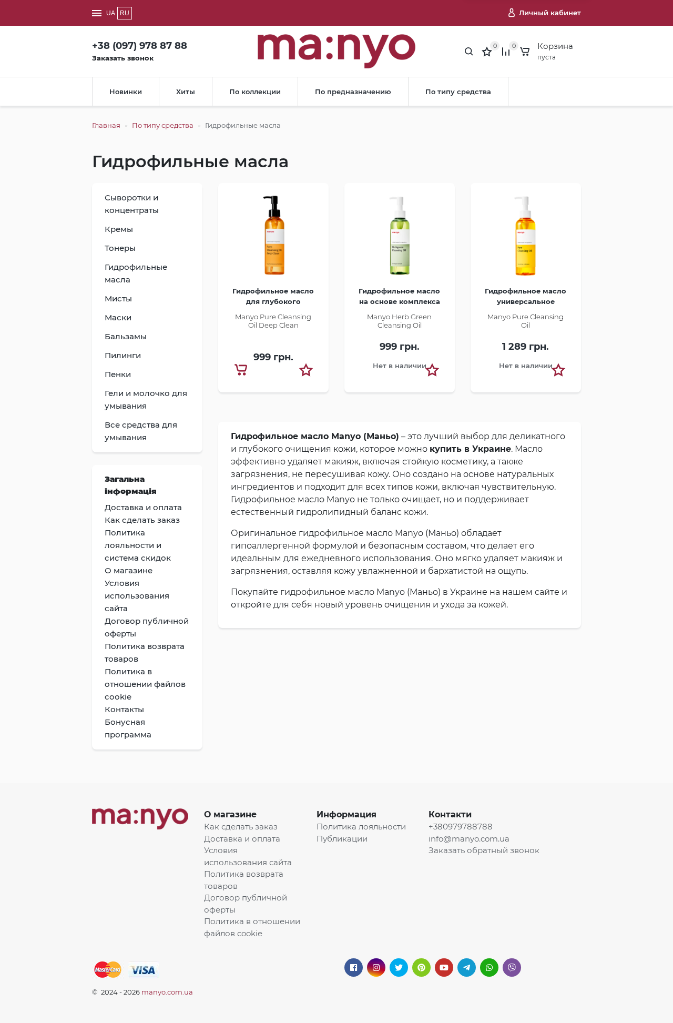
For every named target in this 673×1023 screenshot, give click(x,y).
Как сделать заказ (241, 827)
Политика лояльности (361, 827)
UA (110, 13)
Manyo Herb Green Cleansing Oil (399, 320)
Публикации (342, 839)
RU (124, 13)
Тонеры (120, 248)
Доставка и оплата (242, 839)
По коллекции (255, 91)
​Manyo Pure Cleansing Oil (525, 320)
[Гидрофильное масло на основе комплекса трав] (399, 238)
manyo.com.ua (167, 992)
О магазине (230, 814)
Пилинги (123, 355)
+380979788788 (461, 827)
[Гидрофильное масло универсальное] (525, 238)
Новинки (125, 91)
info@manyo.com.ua (469, 839)
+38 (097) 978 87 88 (139, 46)
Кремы (119, 229)
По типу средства (458, 91)
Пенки (118, 374)
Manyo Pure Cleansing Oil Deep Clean (273, 320)
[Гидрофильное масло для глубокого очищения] (273, 238)
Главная (106, 125)
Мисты (118, 298)
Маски (118, 317)
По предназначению (353, 91)
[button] (306, 369)
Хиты (185, 91)
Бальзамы (126, 336)
